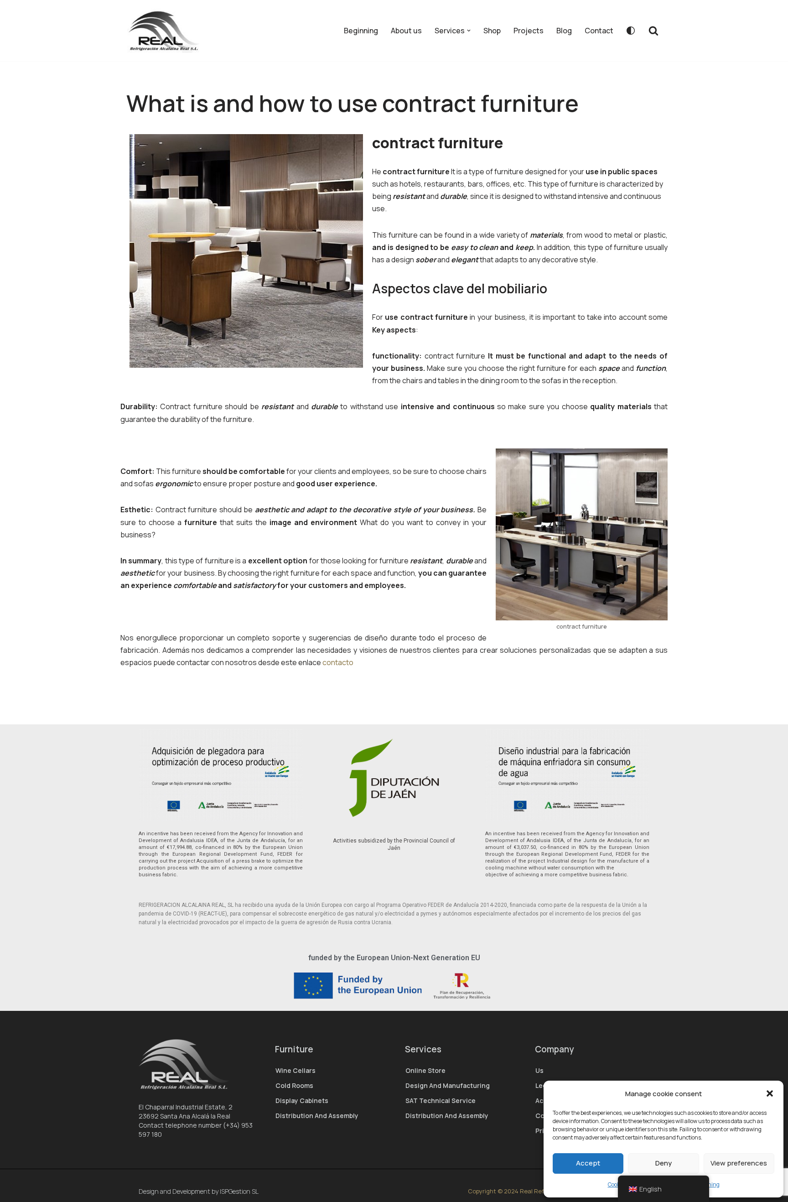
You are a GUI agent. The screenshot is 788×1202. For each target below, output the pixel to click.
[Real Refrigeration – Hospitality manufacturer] (167, 30)
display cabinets (301, 1100)
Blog (564, 31)
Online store (425, 1070)
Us (539, 1070)
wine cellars (295, 1070)
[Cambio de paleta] (631, 30)
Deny (663, 1163)
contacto (338, 662)
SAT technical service (440, 1100)
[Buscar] (653, 31)
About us (406, 31)
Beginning (361, 31)
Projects (528, 31)
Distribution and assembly (316, 1115)
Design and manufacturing (447, 1085)
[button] (769, 1093)
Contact (599, 31)
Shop (492, 31)
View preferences (738, 1163)
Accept (588, 1163)
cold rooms (294, 1085)
